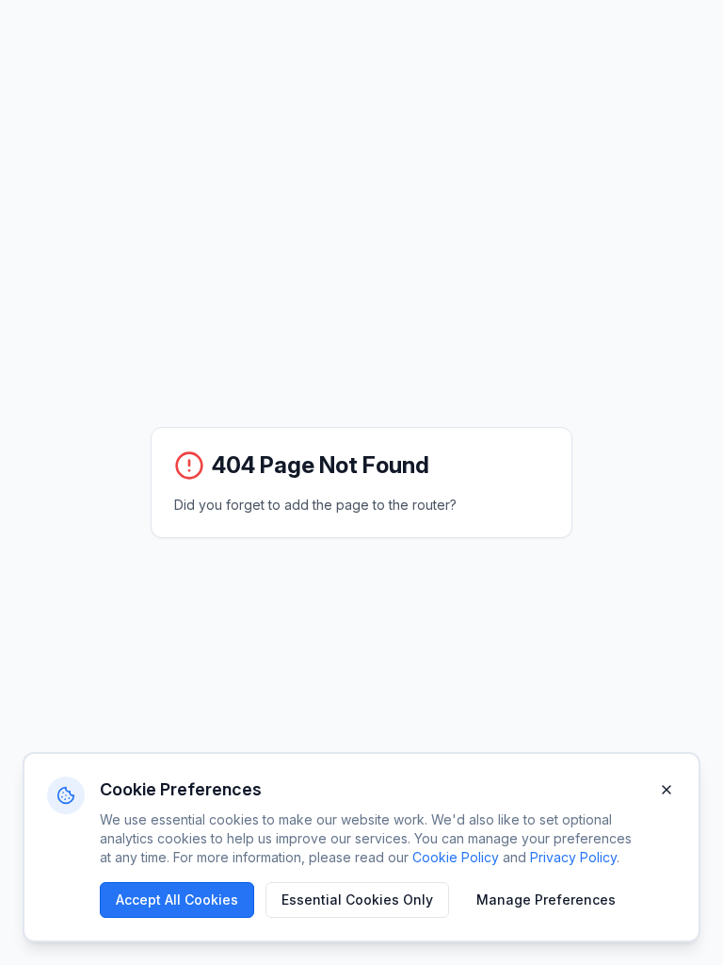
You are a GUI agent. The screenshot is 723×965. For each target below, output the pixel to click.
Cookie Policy (455, 857)
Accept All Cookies (177, 899)
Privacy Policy (573, 857)
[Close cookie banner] (666, 790)
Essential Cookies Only (357, 899)
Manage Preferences (546, 899)
